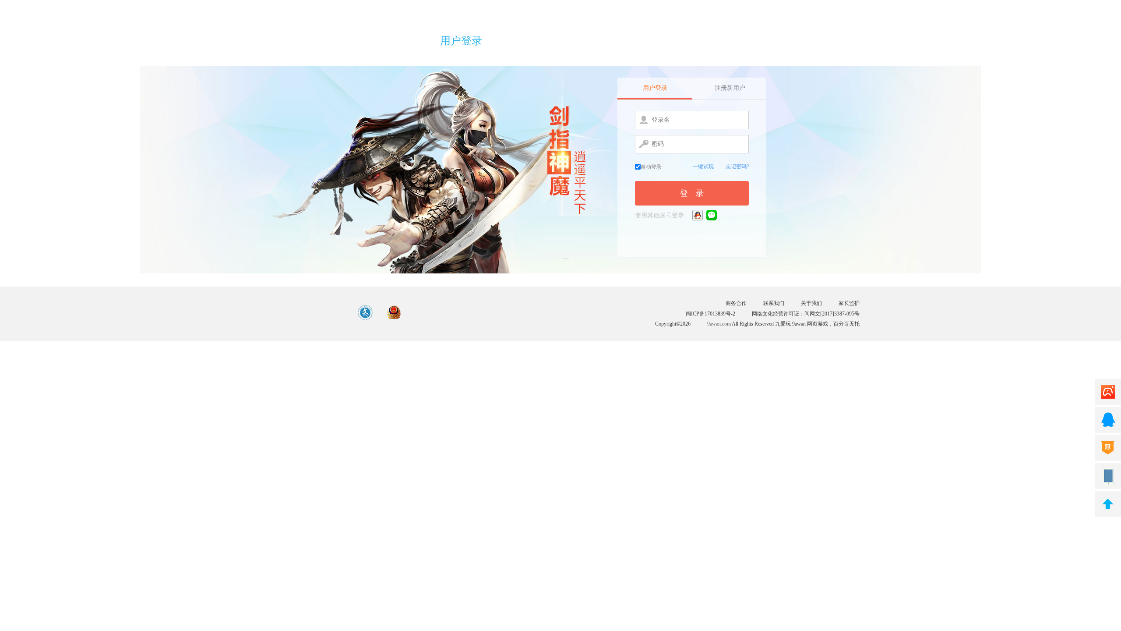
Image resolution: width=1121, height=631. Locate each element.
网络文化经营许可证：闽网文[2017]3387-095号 (806, 314)
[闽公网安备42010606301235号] (394, 313)
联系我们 (773, 303)
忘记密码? (737, 166)
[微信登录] (712, 215)
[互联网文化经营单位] (366, 313)
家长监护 (849, 303)
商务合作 (736, 303)
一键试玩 (703, 166)
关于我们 (811, 303)
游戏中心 (303, 312)
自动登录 (651, 167)
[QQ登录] (698, 215)
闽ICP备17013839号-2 (710, 314)
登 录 (692, 193)
